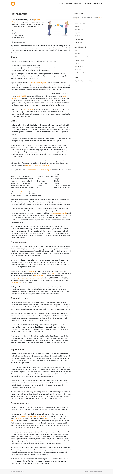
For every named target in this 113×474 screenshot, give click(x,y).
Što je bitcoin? (20, 471)
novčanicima (38, 276)
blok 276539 (21, 96)
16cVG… (13, 421)
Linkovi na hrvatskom (96, 471)
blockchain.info (16, 282)
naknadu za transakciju (59, 213)
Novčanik (77, 36)
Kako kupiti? (87, 3)
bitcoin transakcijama (38, 83)
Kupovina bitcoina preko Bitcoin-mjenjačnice (84, 82)
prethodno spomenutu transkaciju (32, 416)
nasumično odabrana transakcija (32, 94)
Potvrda (77, 63)
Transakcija (78, 42)
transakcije (30, 271)
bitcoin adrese (25, 192)
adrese (51, 273)
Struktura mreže (80, 73)
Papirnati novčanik (80, 60)
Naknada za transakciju (82, 57)
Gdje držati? (97, 3)
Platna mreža (79, 39)
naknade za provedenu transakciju (37, 165)
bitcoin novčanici (22, 194)
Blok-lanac (78, 53)
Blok (76, 50)
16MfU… (47, 418)
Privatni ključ (78, 66)
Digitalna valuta (79, 29)
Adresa (77, 26)
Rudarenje (78, 70)
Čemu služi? (77, 3)
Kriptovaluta (78, 33)
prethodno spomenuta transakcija (30, 278)
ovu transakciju (28, 109)
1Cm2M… (19, 418)
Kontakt (86, 471)
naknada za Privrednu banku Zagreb (38, 170)
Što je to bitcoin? (65, 3)
